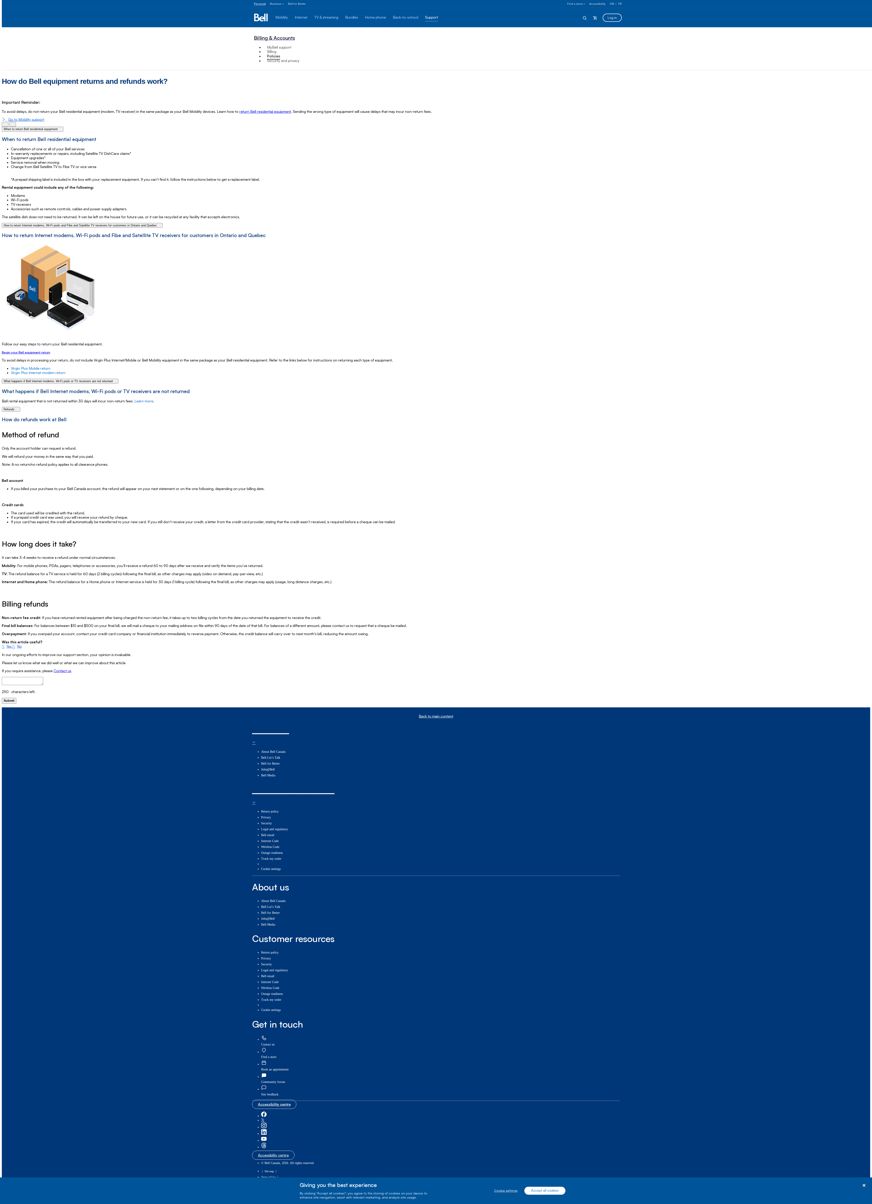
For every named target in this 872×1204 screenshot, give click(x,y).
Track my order (271, 858)
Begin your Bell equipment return (26, 352)
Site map (269, 1171)
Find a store (575, 3)
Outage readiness (272, 853)
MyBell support (279, 47)
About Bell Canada (273, 751)
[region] (436, 1190)
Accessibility (597, 3)
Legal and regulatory (274, 829)
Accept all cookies (545, 1191)
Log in (612, 18)
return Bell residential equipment (265, 111)
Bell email (267, 835)
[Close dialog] (864, 1185)
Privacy (266, 817)
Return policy (270, 811)
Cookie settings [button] (271, 869)
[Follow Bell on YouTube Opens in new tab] (264, 1140)
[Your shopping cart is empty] (595, 17)
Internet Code (270, 841)
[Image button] (5, 124)
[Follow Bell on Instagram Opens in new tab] (264, 1127)
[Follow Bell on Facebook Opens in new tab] (264, 1116)
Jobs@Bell (268, 769)
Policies (273, 56)
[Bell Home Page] (261, 17)
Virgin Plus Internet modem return (38, 372)
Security (266, 823)
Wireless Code (270, 847)
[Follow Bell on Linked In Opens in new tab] (264, 1133)
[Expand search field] (585, 17)
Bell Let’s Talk (270, 757)
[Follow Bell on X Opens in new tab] (262, 1120)
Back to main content (436, 716)
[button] (7, 646)
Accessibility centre (274, 1104)
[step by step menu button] (12, 124)
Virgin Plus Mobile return (31, 368)
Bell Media (268, 775)
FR (620, 3)
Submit (9, 700)
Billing (271, 51)
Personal (260, 3)
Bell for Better (297, 3)
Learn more (143, 401)
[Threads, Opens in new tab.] (264, 1147)
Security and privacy (283, 60)
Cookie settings (506, 1191)
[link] (264, 1038)
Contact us (62, 671)
